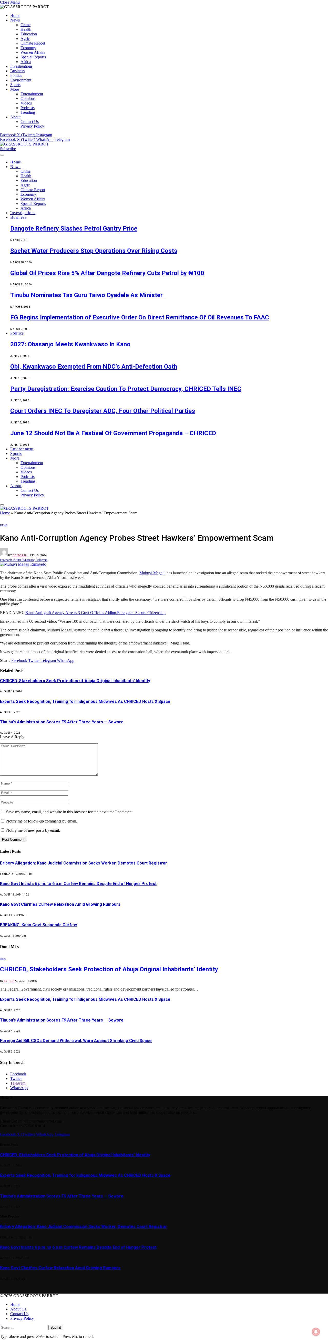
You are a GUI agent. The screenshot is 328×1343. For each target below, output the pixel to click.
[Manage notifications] (316, 1332)
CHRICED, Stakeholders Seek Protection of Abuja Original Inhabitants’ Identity (75, 680)
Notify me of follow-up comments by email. (41, 821)
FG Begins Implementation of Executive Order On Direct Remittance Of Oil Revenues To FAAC (139, 317)
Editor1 (9, 981)
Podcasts (27, 108)
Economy (28, 48)
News (15, 20)
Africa (25, 61)
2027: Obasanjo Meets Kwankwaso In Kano (70, 344)
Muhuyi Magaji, (152, 573)
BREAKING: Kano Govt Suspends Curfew (38, 924)
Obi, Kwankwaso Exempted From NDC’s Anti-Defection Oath (93, 366)
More (14, 89)
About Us (18, 1309)
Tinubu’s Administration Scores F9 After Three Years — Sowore (62, 722)
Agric (25, 38)
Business (17, 71)
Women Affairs (32, 52)
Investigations (21, 66)
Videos (26, 103)
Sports (15, 84)
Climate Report (32, 43)
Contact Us (29, 121)
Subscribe (8, 149)
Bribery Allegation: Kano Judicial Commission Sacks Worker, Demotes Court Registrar (83, 863)
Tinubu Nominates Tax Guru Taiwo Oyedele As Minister (87, 295)
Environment (20, 80)
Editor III (20, 555)
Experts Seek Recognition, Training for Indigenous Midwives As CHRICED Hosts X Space (85, 701)
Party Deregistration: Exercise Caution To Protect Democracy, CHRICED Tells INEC (125, 388)
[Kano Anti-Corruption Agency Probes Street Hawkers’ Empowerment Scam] (23, 564)
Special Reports (33, 57)
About (15, 117)
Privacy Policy (32, 126)
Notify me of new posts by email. (33, 830)
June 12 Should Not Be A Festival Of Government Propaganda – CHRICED (113, 433)
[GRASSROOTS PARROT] (24, 144)
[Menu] (2, 154)
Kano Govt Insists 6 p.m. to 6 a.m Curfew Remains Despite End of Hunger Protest (78, 883)
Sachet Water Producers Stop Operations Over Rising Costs (93, 250)
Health (25, 29)
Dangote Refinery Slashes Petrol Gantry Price (73, 228)
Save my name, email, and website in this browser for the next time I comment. (70, 812)
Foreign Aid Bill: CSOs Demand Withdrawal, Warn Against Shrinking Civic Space (76, 1040)
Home (15, 15)
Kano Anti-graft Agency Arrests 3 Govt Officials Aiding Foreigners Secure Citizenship (95, 612)
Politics (16, 75)
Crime (25, 25)
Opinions (27, 98)
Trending (27, 112)
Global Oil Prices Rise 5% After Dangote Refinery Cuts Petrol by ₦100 (107, 273)
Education (28, 34)
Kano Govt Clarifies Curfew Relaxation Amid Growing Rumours (60, 904)
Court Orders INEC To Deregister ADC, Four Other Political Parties (102, 410)
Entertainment (31, 94)
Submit (55, 1327)
